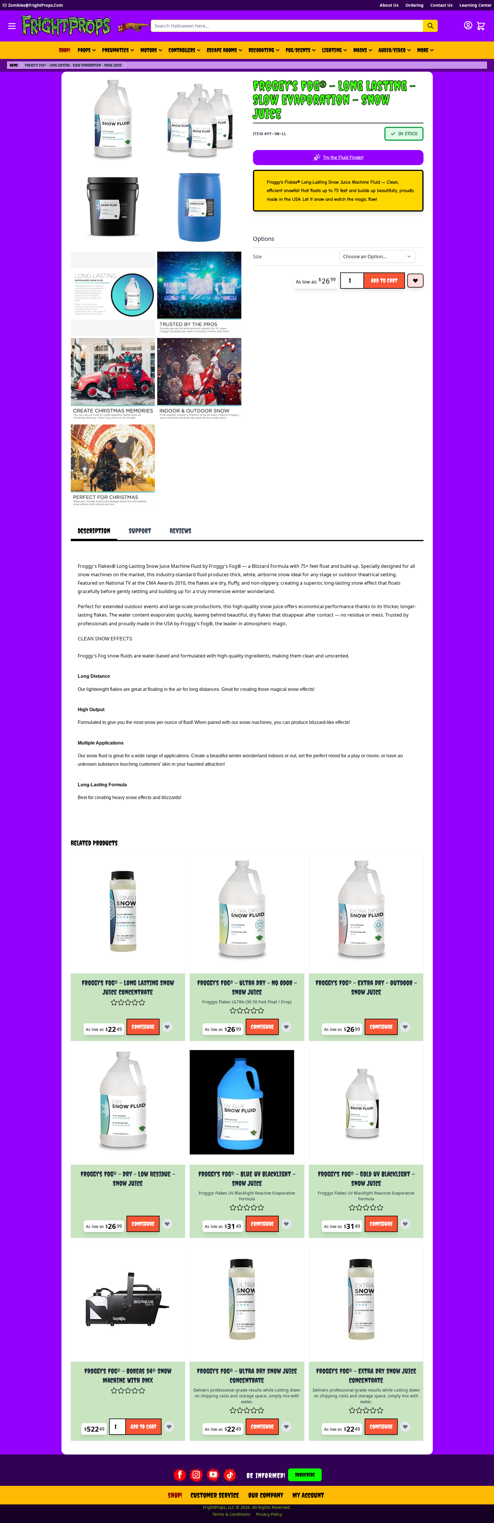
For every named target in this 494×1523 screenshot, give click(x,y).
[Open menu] (12, 26)
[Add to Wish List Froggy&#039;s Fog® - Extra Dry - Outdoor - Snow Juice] (405, 1027)
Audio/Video (392, 50)
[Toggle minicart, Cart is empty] (481, 26)
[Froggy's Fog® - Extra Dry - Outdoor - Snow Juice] (366, 916)
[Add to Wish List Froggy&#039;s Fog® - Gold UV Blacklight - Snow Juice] (405, 1224)
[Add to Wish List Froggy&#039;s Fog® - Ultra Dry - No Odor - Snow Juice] (286, 1027)
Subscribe (305, 1475)
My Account (308, 1495)
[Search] (430, 26)
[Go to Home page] (66, 26)
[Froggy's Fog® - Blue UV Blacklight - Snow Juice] (247, 1107)
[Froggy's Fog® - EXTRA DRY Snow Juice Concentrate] (366, 1304)
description (94, 531)
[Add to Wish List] (415, 281)
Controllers (182, 50)
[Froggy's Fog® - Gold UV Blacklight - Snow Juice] (366, 1107)
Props (84, 50)
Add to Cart (384, 280)
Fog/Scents (298, 50)
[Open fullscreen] (113, 121)
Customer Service (215, 1495)
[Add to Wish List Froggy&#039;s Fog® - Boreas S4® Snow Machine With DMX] (169, 1426)
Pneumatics (115, 50)
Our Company (265, 1495)
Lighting (332, 50)
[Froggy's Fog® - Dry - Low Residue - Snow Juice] (128, 1107)
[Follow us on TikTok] (230, 1475)
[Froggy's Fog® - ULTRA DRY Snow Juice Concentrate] (247, 1304)
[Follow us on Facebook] (179, 1475)
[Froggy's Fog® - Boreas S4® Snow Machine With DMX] (128, 1304)
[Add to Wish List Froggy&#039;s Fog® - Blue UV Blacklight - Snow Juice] (286, 1224)
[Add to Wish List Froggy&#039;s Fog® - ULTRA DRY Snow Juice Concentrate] (286, 1426)
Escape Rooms (222, 50)
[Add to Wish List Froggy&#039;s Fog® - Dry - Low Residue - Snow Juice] (167, 1224)
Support (140, 531)
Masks (360, 50)
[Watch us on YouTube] (213, 1475)
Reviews (180, 531)
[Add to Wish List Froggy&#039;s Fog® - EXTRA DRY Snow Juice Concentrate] (405, 1426)
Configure (143, 1026)
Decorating (261, 50)
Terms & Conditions (231, 1514)
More (426, 52)
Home (14, 65)
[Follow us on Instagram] (196, 1475)
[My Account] (468, 25)
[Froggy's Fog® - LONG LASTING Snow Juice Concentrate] (128, 916)
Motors (148, 50)
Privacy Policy (269, 1514)
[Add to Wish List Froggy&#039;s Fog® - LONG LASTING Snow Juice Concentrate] (167, 1027)
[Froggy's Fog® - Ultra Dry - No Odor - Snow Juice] (247, 916)
